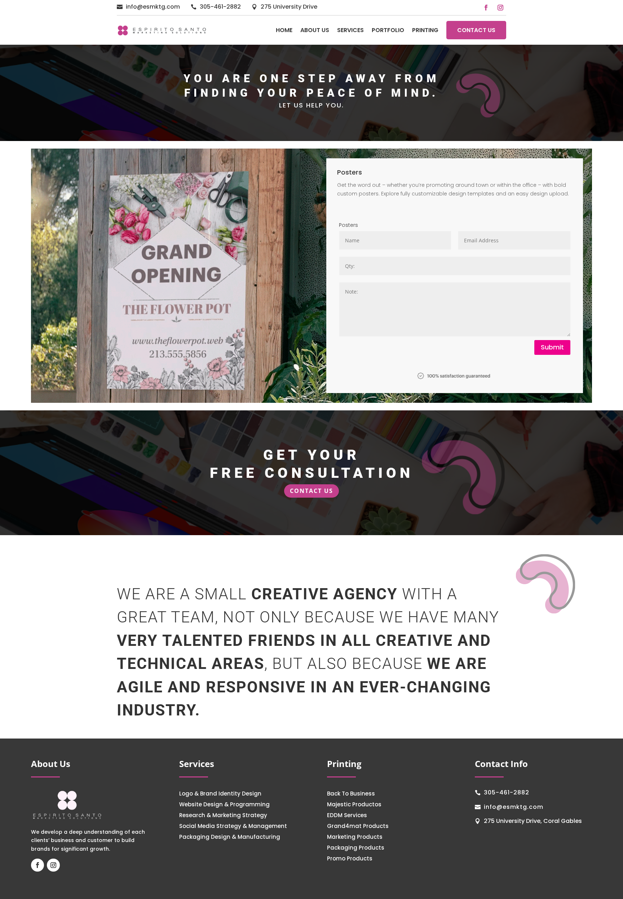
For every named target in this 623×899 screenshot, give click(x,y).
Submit (552, 347)
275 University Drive (289, 7)
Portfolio (388, 30)
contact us (311, 491)
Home (284, 30)
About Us (314, 30)
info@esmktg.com (153, 7)
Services (350, 30)
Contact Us (476, 30)
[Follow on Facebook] (486, 7)
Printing (425, 30)
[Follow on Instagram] (500, 7)
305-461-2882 (220, 7)
